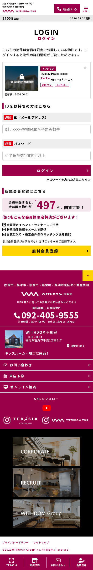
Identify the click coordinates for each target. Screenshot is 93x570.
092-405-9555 (50, 315)
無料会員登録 (45, 251)
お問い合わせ (21, 364)
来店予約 (16, 375)
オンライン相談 (23, 386)
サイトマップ (41, 542)
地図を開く (78, 346)
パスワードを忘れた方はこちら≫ (68, 179)
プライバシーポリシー (15, 542)
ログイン (45, 170)
